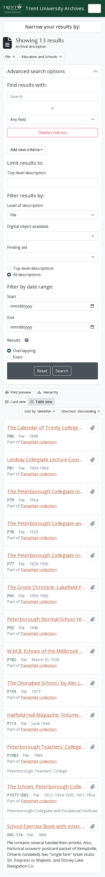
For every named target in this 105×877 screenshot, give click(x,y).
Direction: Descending (79, 411)
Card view (18, 401)
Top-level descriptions (33, 268)
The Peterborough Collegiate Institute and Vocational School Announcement (46, 555)
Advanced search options (36, 71)
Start (11, 296)
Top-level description (26, 172)
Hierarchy (50, 392)
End (10, 317)
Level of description (25, 205)
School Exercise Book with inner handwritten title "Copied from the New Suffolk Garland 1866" (46, 826)
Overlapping (24, 350)
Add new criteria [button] (25, 149)
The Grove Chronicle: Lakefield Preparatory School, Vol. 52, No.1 (46, 587)
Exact (17, 357)
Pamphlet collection (39, 442)
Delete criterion (52, 132)
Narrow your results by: (52, 26)
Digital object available (27, 226)
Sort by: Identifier (38, 411)
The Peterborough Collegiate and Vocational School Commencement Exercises (46, 523)
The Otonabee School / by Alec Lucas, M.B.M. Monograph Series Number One (46, 683)
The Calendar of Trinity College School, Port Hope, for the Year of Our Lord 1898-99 (46, 428)
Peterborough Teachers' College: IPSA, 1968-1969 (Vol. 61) (46, 747)
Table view (43, 401)
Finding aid (17, 247)
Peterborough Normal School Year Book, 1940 (46, 619)
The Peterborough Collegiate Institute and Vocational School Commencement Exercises (46, 491)
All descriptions (27, 274)
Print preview (20, 392)
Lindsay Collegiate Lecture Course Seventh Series (46, 460)
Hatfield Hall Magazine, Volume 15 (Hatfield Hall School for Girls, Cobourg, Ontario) (46, 715)
